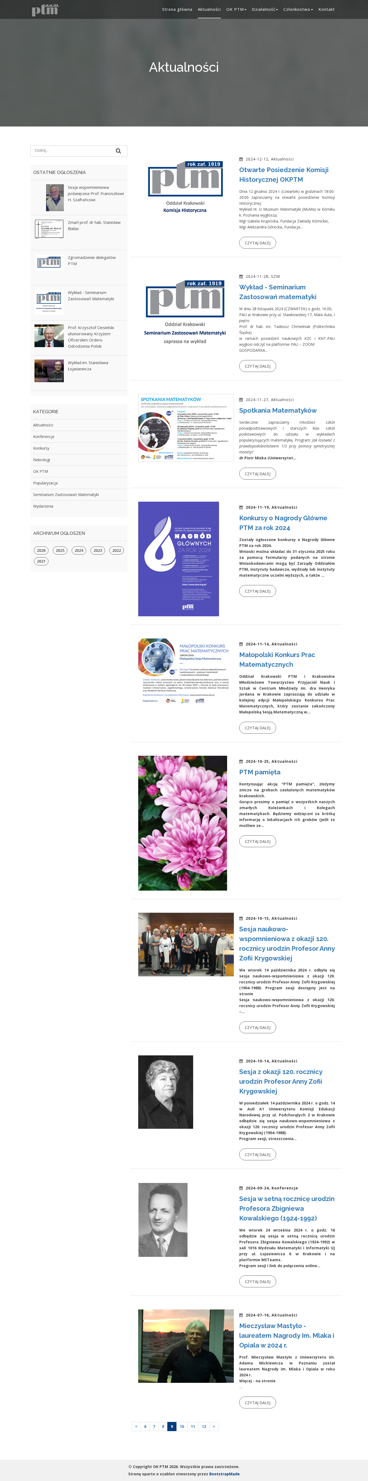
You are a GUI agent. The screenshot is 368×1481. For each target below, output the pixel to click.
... (240, 1386)
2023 (97, 550)
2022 (116, 550)
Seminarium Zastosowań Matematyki (66, 494)
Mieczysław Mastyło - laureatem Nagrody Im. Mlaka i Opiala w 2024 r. (286, 1335)
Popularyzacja (45, 482)
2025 (60, 550)
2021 (41, 561)
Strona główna (177, 9)
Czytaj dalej (257, 242)
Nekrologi (41, 459)
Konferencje (43, 436)
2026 (41, 550)
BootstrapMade (224, 1473)
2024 (79, 550)
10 (182, 1426)
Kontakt (326, 9)
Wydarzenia (43, 506)
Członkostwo (296, 9)
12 (204, 1426)
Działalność (263, 9)
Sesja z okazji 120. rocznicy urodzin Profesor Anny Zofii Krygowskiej (280, 1081)
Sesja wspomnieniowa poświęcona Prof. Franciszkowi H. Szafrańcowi (96, 193)
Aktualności (209, 9)
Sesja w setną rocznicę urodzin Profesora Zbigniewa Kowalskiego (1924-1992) (287, 1208)
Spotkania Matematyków (278, 410)
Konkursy (41, 448)
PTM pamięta (259, 772)
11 (193, 1426)
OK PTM (235, 9)
